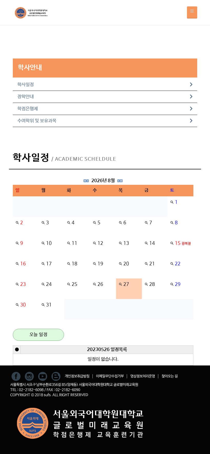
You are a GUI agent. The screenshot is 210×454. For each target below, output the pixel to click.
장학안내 (25, 96)
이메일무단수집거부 (110, 376)
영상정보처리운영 (142, 376)
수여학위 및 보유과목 (36, 120)
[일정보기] (172, 202)
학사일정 (25, 84)
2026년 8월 (103, 180)
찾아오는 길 (170, 376)
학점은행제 (27, 108)
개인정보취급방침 (77, 376)
